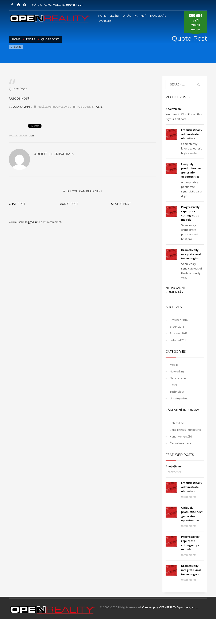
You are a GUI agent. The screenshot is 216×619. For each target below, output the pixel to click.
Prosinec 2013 (179, 333)
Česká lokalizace (180, 443)
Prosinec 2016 (179, 320)
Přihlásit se (177, 423)
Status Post (121, 204)
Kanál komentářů (181, 436)
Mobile (174, 365)
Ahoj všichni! (174, 109)
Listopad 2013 (178, 340)
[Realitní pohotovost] (25, 5)
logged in (31, 222)
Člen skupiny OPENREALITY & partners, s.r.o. (170, 607)
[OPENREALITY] (18, 5)
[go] (198, 84)
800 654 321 (74, 4)
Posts (99, 106)
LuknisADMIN (21, 106)
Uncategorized (179, 398)
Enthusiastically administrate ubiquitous (191, 134)
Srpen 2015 (177, 326)
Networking (177, 371)
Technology (177, 392)
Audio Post (69, 204)
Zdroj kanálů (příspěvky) (185, 430)
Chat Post (17, 204)
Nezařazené (178, 378)
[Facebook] (12, 5)
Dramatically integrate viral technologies (191, 254)
